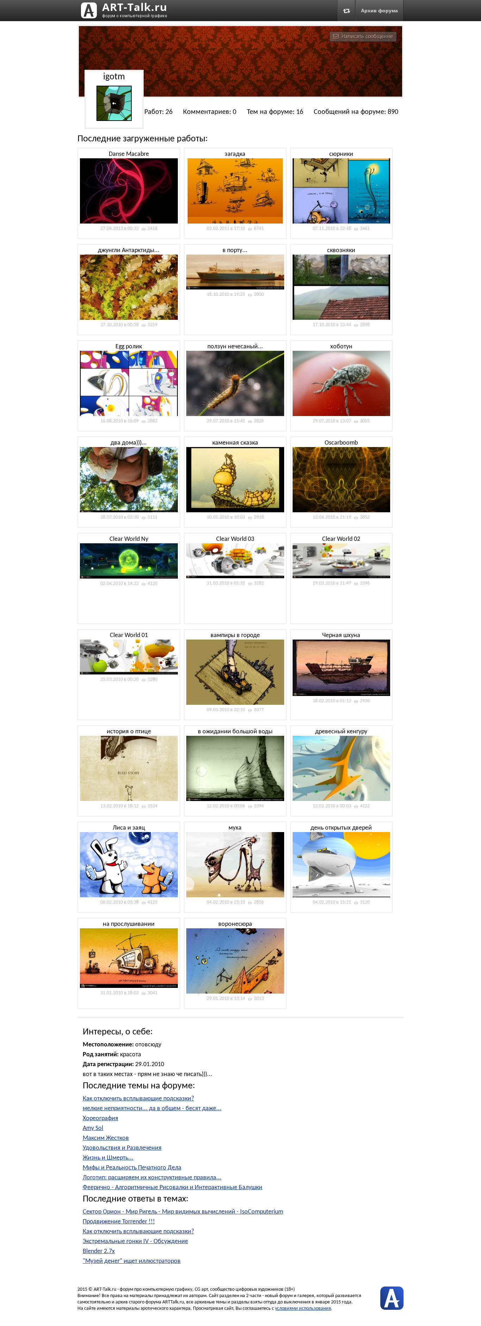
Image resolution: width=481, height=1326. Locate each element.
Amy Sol (93, 1128)
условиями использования (303, 1308)
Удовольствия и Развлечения (122, 1148)
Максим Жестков (106, 1138)
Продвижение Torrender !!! (119, 1221)
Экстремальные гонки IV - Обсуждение (135, 1241)
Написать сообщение (367, 36)
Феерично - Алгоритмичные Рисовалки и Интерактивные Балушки (172, 1187)
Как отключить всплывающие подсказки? (138, 1098)
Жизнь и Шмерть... (108, 1158)
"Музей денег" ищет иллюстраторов (132, 1261)
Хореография (100, 1118)
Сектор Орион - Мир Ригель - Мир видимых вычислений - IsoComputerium (183, 1212)
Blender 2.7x (99, 1251)
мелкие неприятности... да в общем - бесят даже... (152, 1108)
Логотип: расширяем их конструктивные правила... (152, 1177)
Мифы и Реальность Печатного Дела (132, 1168)
